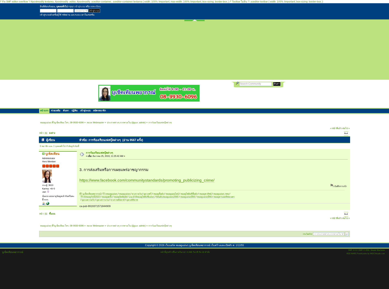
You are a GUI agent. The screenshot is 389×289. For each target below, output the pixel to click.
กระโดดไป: (307, 234)
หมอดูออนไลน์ (172, 193)
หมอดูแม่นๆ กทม (221, 193)
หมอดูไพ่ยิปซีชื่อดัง (189, 193)
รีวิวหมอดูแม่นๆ (110, 193)
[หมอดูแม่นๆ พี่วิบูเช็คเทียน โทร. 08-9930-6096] (149, 100)
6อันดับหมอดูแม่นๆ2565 (167, 197)
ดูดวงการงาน (102, 200)
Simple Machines (378, 250)
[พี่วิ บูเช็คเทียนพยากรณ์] (47, 204)
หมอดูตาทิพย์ (205, 193)
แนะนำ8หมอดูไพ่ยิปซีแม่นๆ (142, 197)
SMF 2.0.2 (352, 250)
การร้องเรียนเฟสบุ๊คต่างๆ (99, 152)
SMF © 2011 (364, 250)
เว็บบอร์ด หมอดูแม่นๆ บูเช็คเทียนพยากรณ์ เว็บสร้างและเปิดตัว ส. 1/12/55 (204, 245)
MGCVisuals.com (377, 254)
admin (142, 122)
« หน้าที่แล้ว (336, 128)
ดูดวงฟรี (148, 193)
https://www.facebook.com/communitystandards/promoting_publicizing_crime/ (146, 180)
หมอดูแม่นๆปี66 (204, 197)
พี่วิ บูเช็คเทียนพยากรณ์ (90, 193)
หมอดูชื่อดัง (159, 193)
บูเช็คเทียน (52, 153)
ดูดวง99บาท (132, 200)
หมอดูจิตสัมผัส (121, 197)
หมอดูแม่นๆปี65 (188, 197)
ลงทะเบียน (95, 6)
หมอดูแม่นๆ (125, 193)
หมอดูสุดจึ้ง (107, 197)
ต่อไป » (346, 128)
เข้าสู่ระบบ (80, 6)
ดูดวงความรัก (88, 200)
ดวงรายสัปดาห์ (118, 200)
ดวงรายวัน (137, 193)
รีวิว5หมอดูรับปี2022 (90, 197)
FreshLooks (362, 254)
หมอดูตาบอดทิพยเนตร (224, 197)
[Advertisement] (194, 51)
